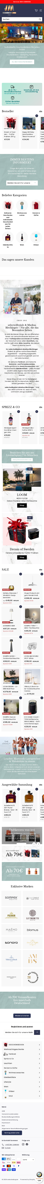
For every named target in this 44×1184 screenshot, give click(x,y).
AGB (3, 1111)
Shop (22, 505)
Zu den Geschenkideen (22, 62)
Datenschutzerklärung (10, 1120)
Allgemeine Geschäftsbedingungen (15, 1129)
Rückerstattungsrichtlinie (11, 1117)
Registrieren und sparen (22, 1026)
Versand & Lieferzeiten (10, 1114)
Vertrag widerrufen (11, 1133)
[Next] (38, 844)
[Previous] (34, 844)
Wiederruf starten (22, 1016)
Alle (40, 111)
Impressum (6, 1123)
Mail (3, 1126)
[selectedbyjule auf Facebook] (27, 1144)
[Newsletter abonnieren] (35, 183)
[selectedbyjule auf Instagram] (23, 1144)
